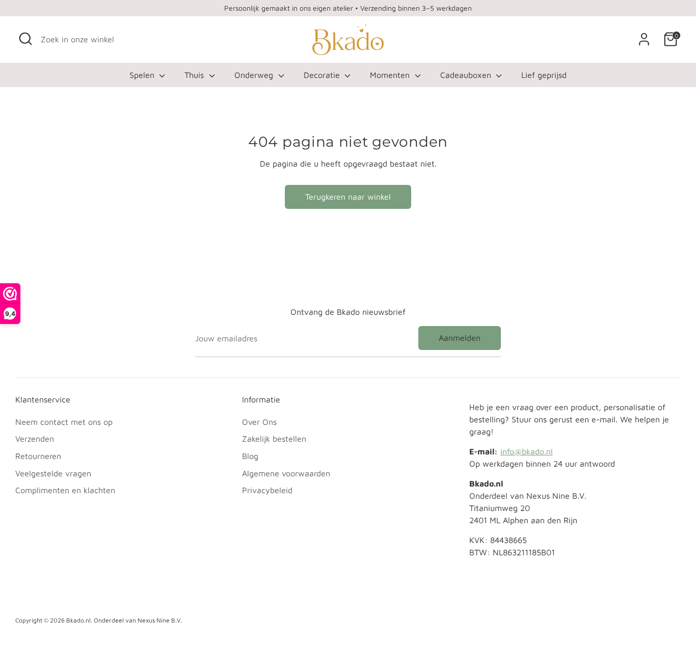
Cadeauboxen (467, 74)
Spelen (143, 74)
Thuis (195, 74)
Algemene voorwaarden (286, 473)
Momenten (391, 74)
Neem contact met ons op (64, 421)
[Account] (644, 39)
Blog (250, 456)
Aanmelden (459, 337)
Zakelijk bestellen (274, 438)
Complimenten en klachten (65, 490)
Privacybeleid (267, 490)
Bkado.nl (78, 620)
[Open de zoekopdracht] (25, 39)
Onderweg (255, 74)
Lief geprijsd (544, 74)
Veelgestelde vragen (53, 473)
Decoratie (323, 74)
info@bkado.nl (526, 451)
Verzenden (34, 438)
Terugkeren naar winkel (348, 196)
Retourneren (38, 456)
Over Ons (259, 421)
